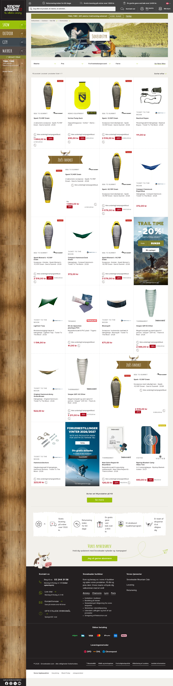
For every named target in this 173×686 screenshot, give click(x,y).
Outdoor (45, 21)
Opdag (128, 16)
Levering (130, 585)
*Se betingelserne (151, 282)
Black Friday (66, 673)
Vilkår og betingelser (105, 663)
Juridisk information (158, 663)
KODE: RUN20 (115, 16)
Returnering (132, 590)
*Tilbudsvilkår (91, 663)
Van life (52, 21)
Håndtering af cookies (140, 663)
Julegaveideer (78, 673)
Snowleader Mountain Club (138, 580)
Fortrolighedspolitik (123, 663)
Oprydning (55, 673)
